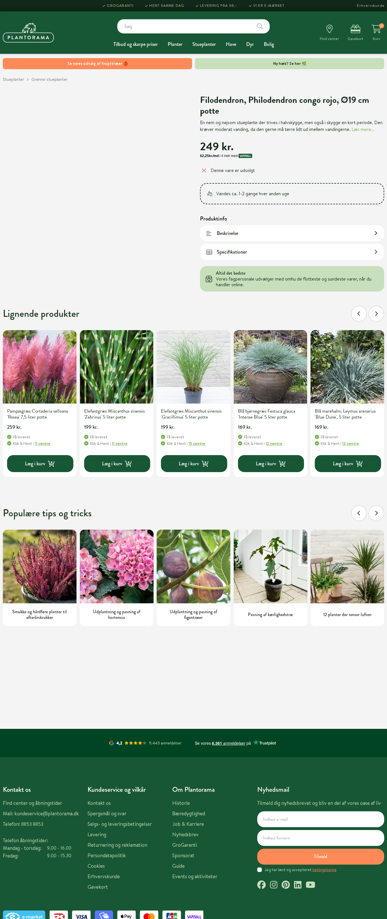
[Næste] (376, 314)
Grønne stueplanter (49, 79)
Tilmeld (320, 856)
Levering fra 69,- (218, 5)
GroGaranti (120, 5)
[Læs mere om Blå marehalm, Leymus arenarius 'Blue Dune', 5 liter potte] (347, 367)
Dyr (250, 44)
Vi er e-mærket (269, 5)
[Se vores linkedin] (297, 885)
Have (231, 44)
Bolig (269, 44)
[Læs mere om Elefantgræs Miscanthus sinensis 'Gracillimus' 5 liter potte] (193, 367)
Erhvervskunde (370, 5)
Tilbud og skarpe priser (135, 44)
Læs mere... (363, 129)
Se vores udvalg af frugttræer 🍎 (97, 63)
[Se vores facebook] (261, 885)
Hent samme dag (166, 5)
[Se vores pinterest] (286, 885)
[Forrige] (359, 314)
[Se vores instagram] (273, 885)
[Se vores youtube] (310, 885)
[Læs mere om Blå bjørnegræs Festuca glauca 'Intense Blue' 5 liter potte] (270, 367)
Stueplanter (204, 44)
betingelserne (324, 870)
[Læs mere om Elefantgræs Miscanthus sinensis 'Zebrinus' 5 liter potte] (117, 367)
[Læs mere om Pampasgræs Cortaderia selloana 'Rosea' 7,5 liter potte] (39, 367)
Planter (175, 44)
